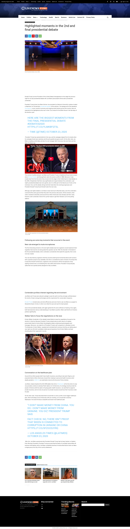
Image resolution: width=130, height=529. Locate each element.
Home (26, 20)
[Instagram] (110, 1)
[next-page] (28, 485)
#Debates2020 (36, 123)
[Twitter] (113, 1)
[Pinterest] (33, 36)
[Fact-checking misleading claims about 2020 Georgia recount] (33, 473)
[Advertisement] (51, 85)
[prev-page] (26, 485)
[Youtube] (116, 1)
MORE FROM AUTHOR (42, 464)
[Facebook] (107, 1)
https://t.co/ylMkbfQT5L (42, 126)
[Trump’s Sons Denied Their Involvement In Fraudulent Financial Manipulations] (75, 505)
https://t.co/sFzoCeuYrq (42, 428)
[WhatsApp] (40, 36)
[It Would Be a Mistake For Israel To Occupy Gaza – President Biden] (65, 505)
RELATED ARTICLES (30, 464)
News (63, 506)
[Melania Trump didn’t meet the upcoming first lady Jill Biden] (69, 473)
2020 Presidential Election (34, 20)
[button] (107, 17)
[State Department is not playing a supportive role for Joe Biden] (51, 473)
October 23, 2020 (56, 131)
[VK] (36, 36)
